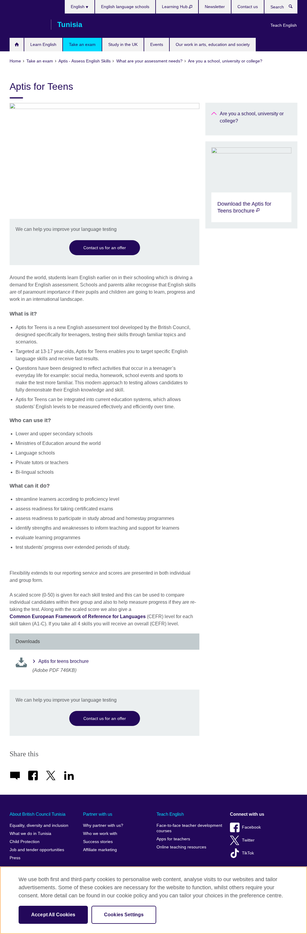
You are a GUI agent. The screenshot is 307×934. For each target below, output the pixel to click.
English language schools (125, 6)
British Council (27, 25)
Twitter (248, 840)
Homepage (17, 44)
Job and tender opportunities (37, 850)
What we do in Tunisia (30, 833)
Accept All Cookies (53, 914)
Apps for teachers (173, 839)
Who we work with (100, 833)
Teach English (283, 25)
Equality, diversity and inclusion (39, 825)
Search (293, 8)
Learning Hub (175, 6)
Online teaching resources (181, 847)
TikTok (248, 853)
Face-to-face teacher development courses (189, 828)
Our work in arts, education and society (213, 44)
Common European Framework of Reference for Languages (78, 616)
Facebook (251, 827)
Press (15, 858)
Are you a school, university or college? (252, 117)
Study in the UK (123, 44)
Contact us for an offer (104, 247)
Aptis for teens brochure (63, 661)
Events (156, 44)
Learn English (43, 44)
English (78, 6)
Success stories (98, 841)
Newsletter (215, 6)
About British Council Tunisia (37, 814)
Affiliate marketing (100, 850)
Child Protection (25, 841)
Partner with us (97, 814)
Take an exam (82, 44)
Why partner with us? (103, 825)
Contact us (247, 6)
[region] (153, 900)
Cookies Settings (124, 914)
